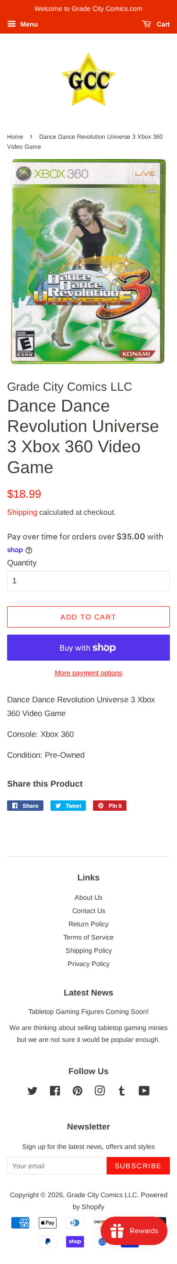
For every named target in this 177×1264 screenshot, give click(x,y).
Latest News (88, 992)
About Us (88, 897)
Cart (162, 24)
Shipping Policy (89, 950)
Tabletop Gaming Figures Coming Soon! (88, 1011)
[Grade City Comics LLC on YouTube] (144, 1092)
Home (15, 136)
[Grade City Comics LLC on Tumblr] (122, 1092)
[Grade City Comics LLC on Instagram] (99, 1092)
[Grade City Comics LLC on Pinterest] (77, 1092)
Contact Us (88, 910)
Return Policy (88, 924)
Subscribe (138, 1166)
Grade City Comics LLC (102, 1195)
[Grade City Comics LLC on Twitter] (32, 1092)
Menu (28, 24)
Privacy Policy (88, 964)
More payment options (89, 673)
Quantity (22, 562)
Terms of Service (88, 937)
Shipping (22, 512)
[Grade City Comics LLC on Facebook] (55, 1092)
